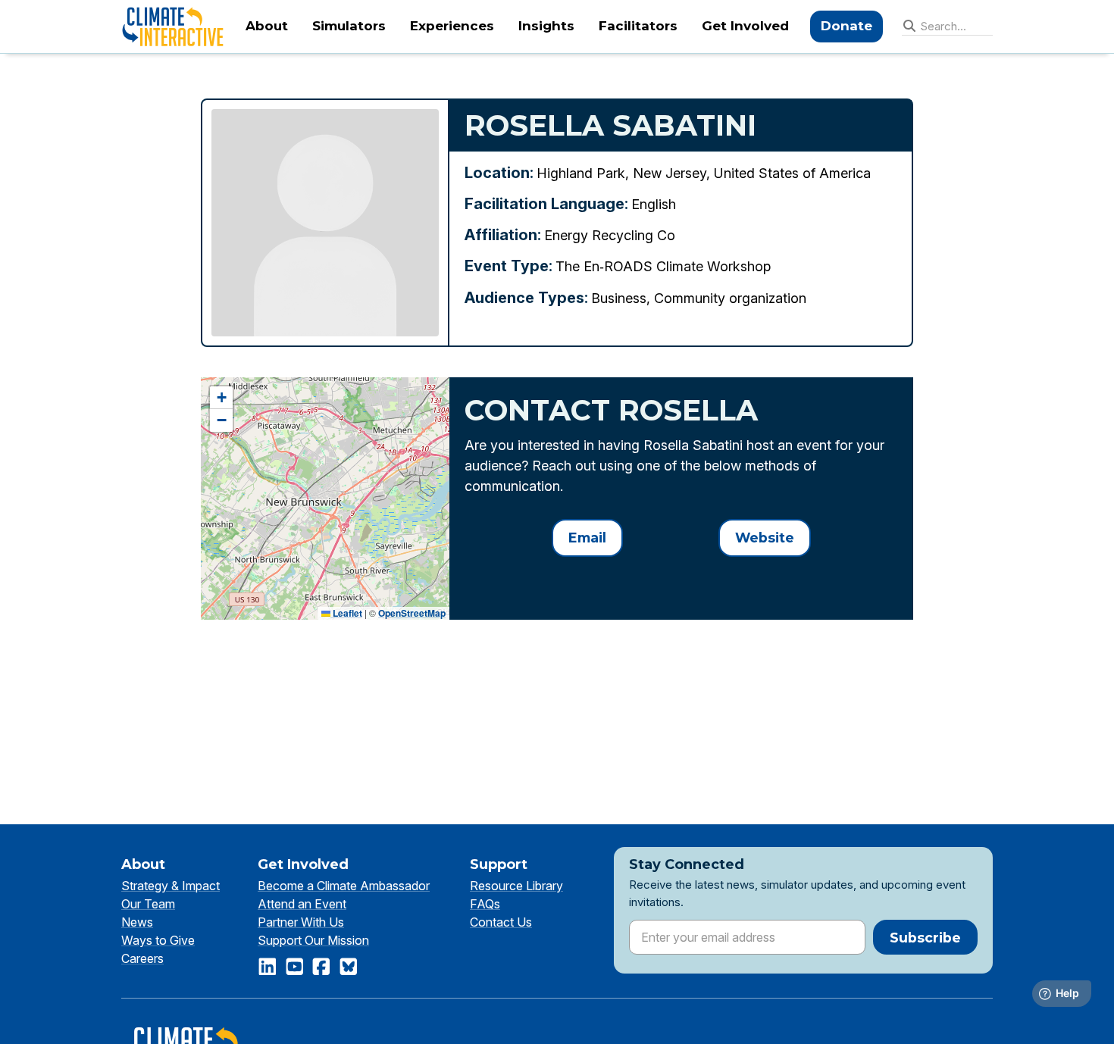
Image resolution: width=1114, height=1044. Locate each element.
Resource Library (516, 885)
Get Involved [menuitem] (745, 25)
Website (764, 537)
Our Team (148, 903)
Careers (142, 958)
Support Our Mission (313, 940)
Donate (846, 25)
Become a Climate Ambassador (344, 885)
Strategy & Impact (170, 885)
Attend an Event (302, 903)
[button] (221, 397)
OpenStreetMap (412, 613)
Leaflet (346, 613)
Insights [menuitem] (546, 25)
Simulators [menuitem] (349, 25)
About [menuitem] (267, 25)
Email (587, 537)
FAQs (485, 903)
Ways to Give (158, 940)
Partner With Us (301, 922)
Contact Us (501, 922)
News (137, 922)
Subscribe (925, 938)
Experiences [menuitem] (452, 25)
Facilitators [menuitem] (638, 25)
